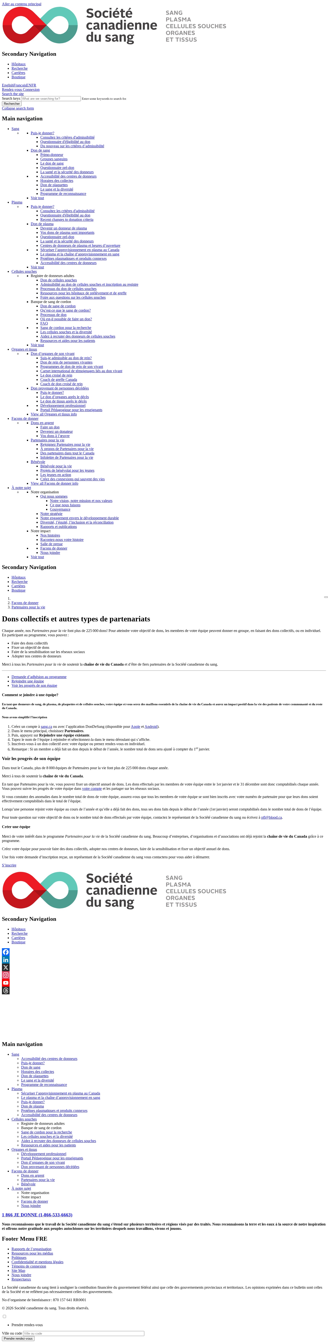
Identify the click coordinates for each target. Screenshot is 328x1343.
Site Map (18, 1271)
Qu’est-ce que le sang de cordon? (65, 310)
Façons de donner (25, 418)
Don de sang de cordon (58, 306)
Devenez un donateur (56, 431)
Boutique (18, 77)
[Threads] (164, 990)
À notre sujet (21, 488)
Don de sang (40, 150)
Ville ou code (12, 1333)
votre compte (92, 788)
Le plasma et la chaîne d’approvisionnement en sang (79, 254)
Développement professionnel (62, 405)
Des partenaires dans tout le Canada (67, 453)
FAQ (44, 323)
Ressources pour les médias (32, 1253)
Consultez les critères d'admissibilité (67, 137)
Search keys (11, 98)
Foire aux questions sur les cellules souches (73, 297)
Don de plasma (42, 224)
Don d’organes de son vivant (52, 354)
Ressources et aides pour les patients (67, 341)
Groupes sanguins (53, 159)
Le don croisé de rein (56, 375)
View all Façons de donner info (54, 483)
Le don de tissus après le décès (63, 401)
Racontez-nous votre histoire (62, 540)
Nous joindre (50, 553)
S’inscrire (9, 865)
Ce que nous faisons (65, 505)
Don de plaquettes (54, 185)
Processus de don (53, 315)
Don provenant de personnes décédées (60, 388)
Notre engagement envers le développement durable (79, 518)
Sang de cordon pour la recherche (65, 328)
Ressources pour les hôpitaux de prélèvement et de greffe (83, 293)
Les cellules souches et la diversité (66, 332)
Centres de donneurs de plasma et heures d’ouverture (80, 245)
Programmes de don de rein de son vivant (71, 367)
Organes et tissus (24, 349)
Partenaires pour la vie (47, 440)
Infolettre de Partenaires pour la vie (66, 457)
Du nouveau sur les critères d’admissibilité (72, 146)
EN (28, 85)
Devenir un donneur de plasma (63, 228)
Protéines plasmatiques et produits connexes (73, 258)
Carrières (18, 73)
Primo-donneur (51, 155)
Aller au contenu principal (21, 4)
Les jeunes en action (55, 475)
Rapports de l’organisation (31, 1249)
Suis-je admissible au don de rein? (66, 358)
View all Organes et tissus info (54, 414)
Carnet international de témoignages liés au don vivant (81, 371)
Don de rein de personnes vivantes (66, 362)
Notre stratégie (51, 514)
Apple (135, 726)
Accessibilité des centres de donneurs (68, 176)
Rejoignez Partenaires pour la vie (65, 444)
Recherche (20, 68)
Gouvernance (60, 509)
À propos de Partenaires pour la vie (67, 449)
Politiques (19, 1258)
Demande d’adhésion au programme (39, 677)
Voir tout (37, 198)
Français (19, 85)
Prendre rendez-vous (27, 1325)
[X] (164, 967)
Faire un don (50, 427)
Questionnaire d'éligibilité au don (65, 142)
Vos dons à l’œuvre (55, 436)
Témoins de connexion (29, 1266)
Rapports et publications (58, 527)
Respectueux (21, 1279)
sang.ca (46, 726)
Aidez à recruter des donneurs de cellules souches (77, 336)
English (7, 85)
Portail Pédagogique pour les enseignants (71, 410)
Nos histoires (50, 535)
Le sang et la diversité (56, 189)
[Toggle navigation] (326, 597)
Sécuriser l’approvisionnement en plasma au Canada (79, 250)
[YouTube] (164, 983)
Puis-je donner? (42, 133)
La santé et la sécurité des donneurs (67, 172)
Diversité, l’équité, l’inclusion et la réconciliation (77, 522)
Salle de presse (51, 544)
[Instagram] (164, 975)
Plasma (17, 202)
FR (33, 85)
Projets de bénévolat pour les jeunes (67, 470)
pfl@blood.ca (271, 817)
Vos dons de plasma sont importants (67, 232)
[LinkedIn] (164, 960)
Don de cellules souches (58, 280)
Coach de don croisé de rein (61, 384)
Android (151, 726)
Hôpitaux (19, 64)
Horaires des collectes (56, 181)
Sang (15, 129)
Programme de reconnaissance (63, 194)
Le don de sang (52, 163)
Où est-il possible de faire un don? (66, 319)
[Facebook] (164, 952)
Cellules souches (24, 271)
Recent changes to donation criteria (66, 219)
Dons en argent (42, 423)
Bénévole (38, 462)
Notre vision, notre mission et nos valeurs (81, 501)
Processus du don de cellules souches (68, 289)
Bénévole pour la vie (56, 466)
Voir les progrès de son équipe (34, 685)
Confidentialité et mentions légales (37, 1262)
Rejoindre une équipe (28, 681)
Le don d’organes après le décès (64, 397)
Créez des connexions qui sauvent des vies (72, 479)
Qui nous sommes (53, 496)
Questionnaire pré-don (57, 168)
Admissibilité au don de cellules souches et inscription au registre (89, 284)
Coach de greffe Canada (58, 380)
